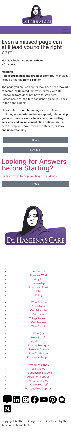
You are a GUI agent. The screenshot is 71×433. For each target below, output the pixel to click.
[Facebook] (35, 399)
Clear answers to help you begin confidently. (29, 176)
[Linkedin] (16, 399)
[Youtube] (44, 399)
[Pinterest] (53, 399)
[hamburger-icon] (65, 30)
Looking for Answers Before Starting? (34, 164)
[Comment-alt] (7, 399)
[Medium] (7, 409)
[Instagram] (25, 399)
